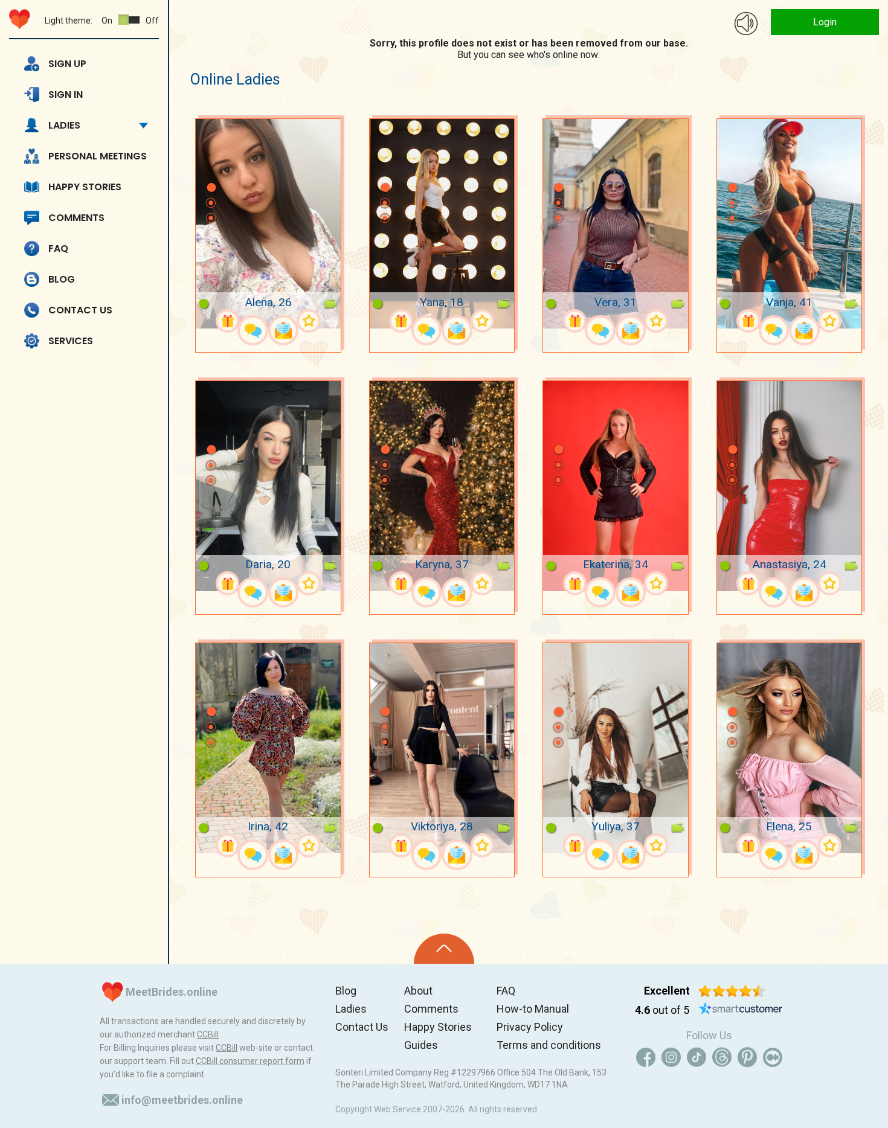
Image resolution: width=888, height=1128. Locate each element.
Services (70, 341)
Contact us (80, 310)
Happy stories (84, 187)
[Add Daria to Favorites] (309, 583)
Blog (61, 279)
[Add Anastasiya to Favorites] (830, 583)
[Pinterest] (747, 1057)
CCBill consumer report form (250, 1061)
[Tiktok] (696, 1057)
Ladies (64, 125)
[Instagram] (671, 1057)
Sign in (65, 94)
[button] (211, 170)
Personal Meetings (97, 156)
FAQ (58, 248)
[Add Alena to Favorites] (309, 321)
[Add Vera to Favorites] (656, 321)
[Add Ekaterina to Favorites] (656, 583)
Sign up (67, 64)
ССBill (208, 1034)
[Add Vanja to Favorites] (830, 321)
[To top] (444, 949)
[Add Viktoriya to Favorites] (483, 845)
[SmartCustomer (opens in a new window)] (740, 1010)
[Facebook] (645, 1057)
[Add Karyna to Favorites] (483, 583)
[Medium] (772, 1057)
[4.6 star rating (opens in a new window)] (732, 991)
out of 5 (662, 1010)
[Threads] (722, 1057)
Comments (76, 218)
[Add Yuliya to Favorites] (656, 845)
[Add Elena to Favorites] (830, 845)
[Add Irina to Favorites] (309, 845)
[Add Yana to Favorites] (483, 321)
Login (825, 22)
